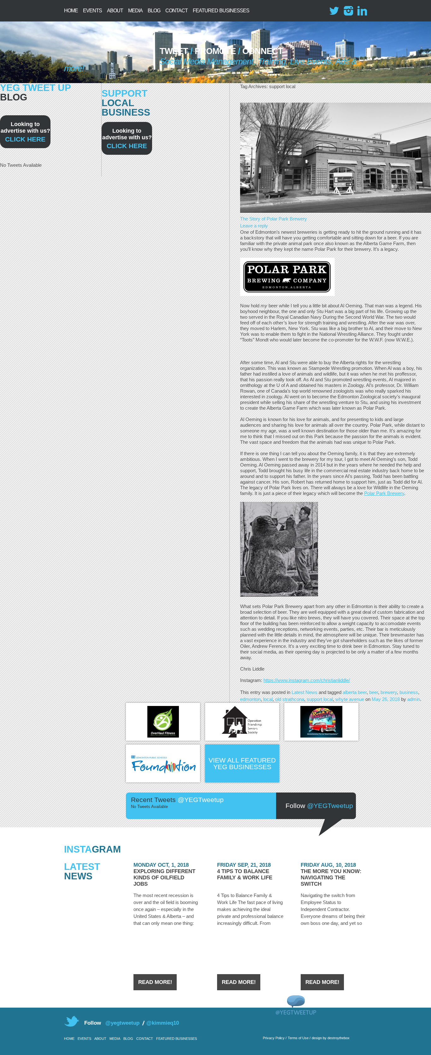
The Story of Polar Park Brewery (273, 218)
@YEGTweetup (330, 805)
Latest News (304, 692)
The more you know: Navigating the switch (331, 877)
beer (373, 692)
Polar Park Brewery (384, 493)
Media (135, 10)
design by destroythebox (331, 1038)
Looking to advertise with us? (25, 132)
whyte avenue (349, 699)
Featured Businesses (221, 10)
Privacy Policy (274, 1038)
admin (413, 699)
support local (320, 699)
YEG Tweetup (104, 53)
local (268, 699)
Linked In (362, 10)
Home (71, 10)
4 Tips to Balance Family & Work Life (244, 874)
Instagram (348, 10)
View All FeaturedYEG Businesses (242, 763)
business (408, 692)
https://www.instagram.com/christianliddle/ (306, 680)
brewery (389, 692)
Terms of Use (298, 1038)
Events (92, 10)
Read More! (155, 982)
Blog (154, 10)
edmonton (250, 699)
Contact (176, 10)
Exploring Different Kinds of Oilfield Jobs (164, 877)
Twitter (334, 10)
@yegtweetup (122, 1023)
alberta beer (355, 692)
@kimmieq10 (162, 1023)
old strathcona (289, 699)
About (115, 10)
